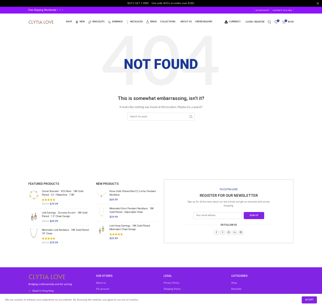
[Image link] (47, 276)
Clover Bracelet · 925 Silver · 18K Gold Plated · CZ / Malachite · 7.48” (62, 193)
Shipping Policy (172, 289)
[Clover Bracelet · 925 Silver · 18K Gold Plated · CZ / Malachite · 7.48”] (33, 198)
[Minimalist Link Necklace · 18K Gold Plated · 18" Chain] (33, 236)
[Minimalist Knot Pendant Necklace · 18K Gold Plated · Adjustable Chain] (101, 213)
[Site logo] (41, 21)
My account (102, 289)
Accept (309, 300)
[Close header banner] (318, 3)
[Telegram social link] (240, 232)
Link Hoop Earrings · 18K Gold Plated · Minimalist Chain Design (130, 227)
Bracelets (236, 289)
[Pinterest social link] (228, 232)
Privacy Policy (171, 283)
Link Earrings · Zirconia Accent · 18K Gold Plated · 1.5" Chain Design (64, 214)
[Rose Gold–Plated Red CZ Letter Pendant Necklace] (101, 196)
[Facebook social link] (216, 232)
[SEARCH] (191, 117)
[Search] (269, 22)
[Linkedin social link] (234, 232)
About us (101, 283)
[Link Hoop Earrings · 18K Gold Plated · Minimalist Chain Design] (101, 232)
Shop (234, 283)
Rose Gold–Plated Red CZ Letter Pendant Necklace (133, 193)
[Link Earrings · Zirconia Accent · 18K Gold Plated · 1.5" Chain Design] (33, 217)
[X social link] (222, 232)
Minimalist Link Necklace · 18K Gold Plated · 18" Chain (66, 231)
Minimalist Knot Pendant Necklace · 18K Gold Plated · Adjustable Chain (132, 210)
